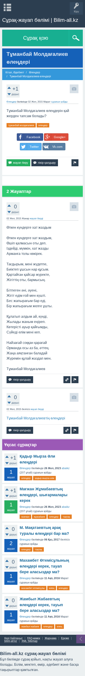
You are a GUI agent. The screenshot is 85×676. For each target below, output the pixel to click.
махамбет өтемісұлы (33, 588)
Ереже (65, 638)
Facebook (33, 137)
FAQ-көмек (33, 638)
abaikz (66, 468)
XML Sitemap (29, 641)
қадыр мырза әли (44, 478)
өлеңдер (43, 125)
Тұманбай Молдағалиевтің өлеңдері (36, 418)
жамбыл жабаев (30, 626)
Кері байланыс (13, 638)
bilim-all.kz (10, 641)
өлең (51, 588)
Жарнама (50, 638)
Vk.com (57, 146)
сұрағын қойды (59, 101)
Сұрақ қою (35, 38)
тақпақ (66, 516)
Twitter (34, 146)
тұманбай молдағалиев (21, 125)
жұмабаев (39, 516)
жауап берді (36, 218)
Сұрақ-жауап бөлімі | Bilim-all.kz (40, 20)
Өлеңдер (11, 101)
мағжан (25, 516)
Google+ (60, 137)
